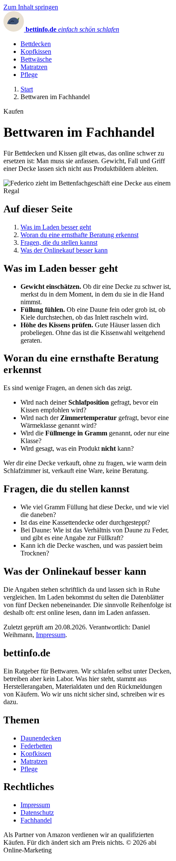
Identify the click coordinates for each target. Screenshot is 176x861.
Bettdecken (36, 43)
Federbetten (36, 745)
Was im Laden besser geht (56, 227)
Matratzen (34, 67)
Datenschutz (37, 812)
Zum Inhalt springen (30, 7)
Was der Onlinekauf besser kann (64, 250)
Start (27, 89)
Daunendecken (41, 738)
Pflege (29, 74)
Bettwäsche (36, 59)
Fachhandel (36, 820)
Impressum (50, 634)
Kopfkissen (36, 51)
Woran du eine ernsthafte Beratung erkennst (79, 234)
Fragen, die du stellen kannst (59, 242)
